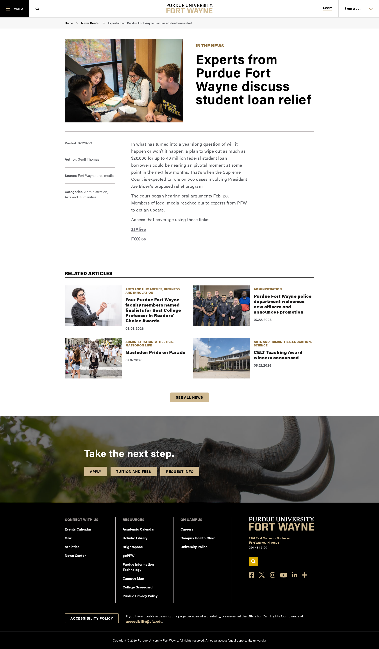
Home (69, 23)
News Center (90, 23)
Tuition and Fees (133, 471)
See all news (189, 397)
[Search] (253, 561)
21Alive (138, 229)
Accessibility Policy (91, 618)
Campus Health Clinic (198, 537)
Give (68, 537)
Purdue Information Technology (138, 567)
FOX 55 (138, 238)
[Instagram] (272, 575)
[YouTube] (283, 575)
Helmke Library (135, 537)
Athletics (72, 546)
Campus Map (133, 578)
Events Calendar (78, 529)
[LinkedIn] (294, 575)
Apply (327, 8)
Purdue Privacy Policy (140, 595)
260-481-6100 (258, 547)
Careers (187, 529)
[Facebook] (251, 575)
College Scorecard (138, 587)
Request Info (180, 471)
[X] (262, 575)
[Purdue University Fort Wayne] (189, 8)
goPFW (128, 555)
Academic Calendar (139, 529)
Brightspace (133, 546)
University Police (194, 546)
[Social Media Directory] (304, 575)
